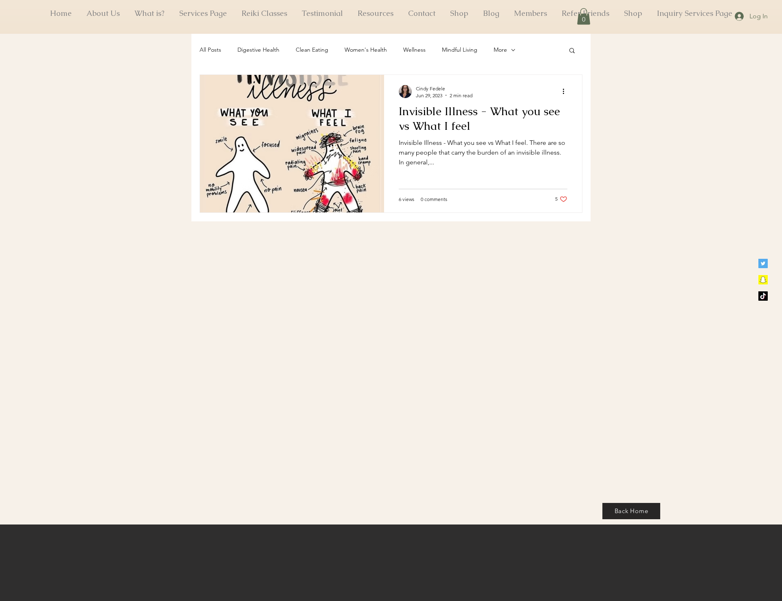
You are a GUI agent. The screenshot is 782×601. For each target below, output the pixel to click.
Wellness (414, 49)
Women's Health (366, 49)
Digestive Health (258, 49)
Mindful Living (459, 49)
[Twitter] (763, 263)
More (500, 49)
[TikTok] (763, 296)
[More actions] (566, 91)
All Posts (210, 49)
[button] (584, 16)
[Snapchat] (763, 279)
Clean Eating (312, 49)
